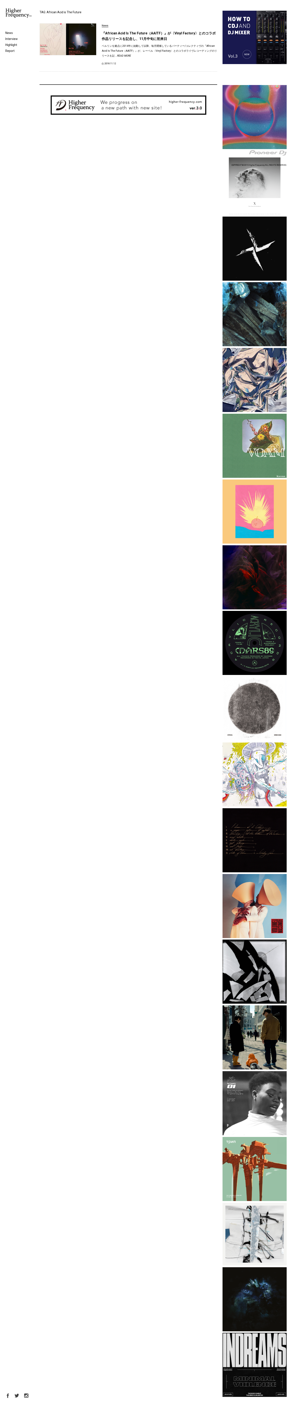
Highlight (11, 45)
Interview (11, 39)
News (9, 33)
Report (10, 51)
